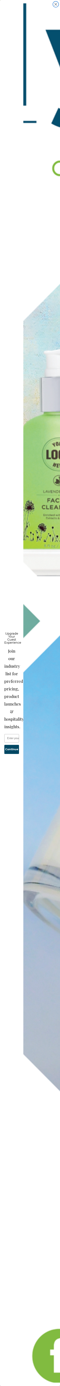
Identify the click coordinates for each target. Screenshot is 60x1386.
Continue (11, 749)
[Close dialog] (56, 4)
